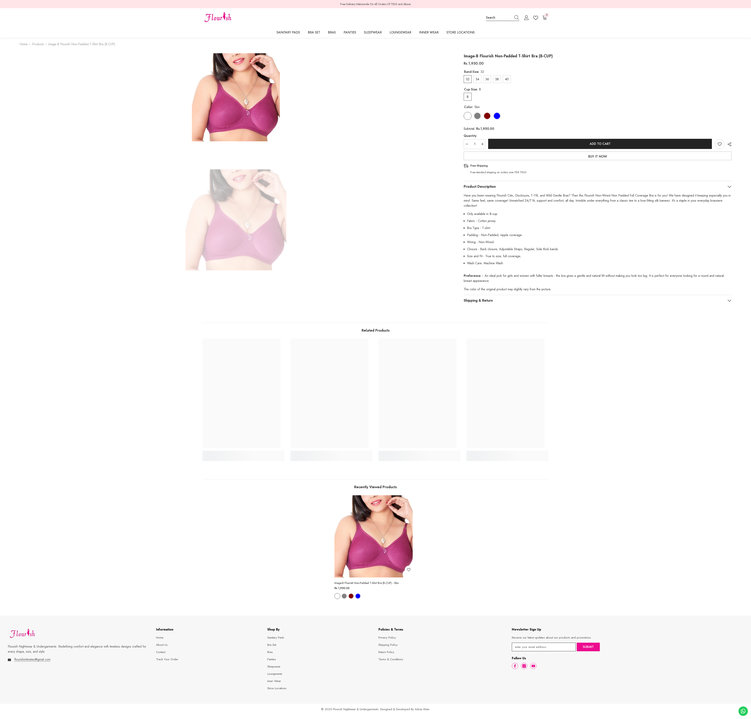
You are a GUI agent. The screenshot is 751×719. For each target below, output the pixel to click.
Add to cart (600, 144)
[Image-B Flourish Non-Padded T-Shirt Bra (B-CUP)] (373, 536)
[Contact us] (743, 711)
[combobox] (499, 17)
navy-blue (358, 596)
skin (337, 596)
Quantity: (470, 136)
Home (24, 44)
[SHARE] (728, 144)
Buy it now (597, 156)
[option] (375, 4)
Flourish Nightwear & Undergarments (355, 709)
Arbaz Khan (422, 709)
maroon (351, 596)
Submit (588, 647)
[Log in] (526, 17)
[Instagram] (524, 666)
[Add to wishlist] (720, 144)
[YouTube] (533, 666)
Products (38, 44)
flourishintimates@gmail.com (32, 659)
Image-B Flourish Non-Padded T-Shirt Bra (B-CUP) (366, 583)
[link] (243, 453)
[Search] (502, 17)
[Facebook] (515, 666)
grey (344, 596)
